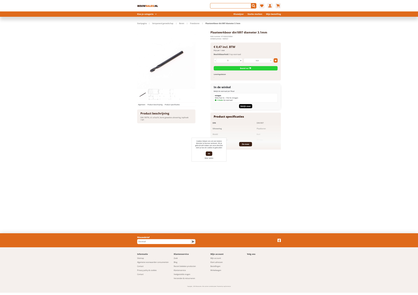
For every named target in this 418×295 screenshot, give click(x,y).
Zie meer (245, 144)
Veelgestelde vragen (182, 274)
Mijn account (215, 258)
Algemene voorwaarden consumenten (153, 262)
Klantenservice (180, 270)
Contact (140, 266)
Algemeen (141, 105)
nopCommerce (227, 286)
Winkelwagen (215, 270)
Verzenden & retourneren (184, 278)
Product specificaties (172, 105)
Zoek (176, 258)
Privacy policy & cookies (147, 270)
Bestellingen (215, 266)
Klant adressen (216, 262)
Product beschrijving (155, 105)
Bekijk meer (245, 106)
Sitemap (140, 258)
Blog (175, 262)
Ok (209, 154)
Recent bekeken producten (185, 266)
